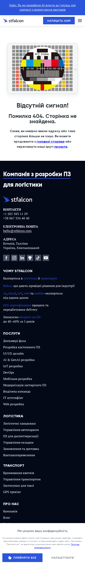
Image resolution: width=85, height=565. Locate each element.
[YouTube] (46, 258)
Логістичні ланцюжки (19, 423)
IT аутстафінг (13, 398)
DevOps (8, 372)
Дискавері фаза (14, 341)
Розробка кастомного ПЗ (21, 347)
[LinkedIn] (22, 258)
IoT (19, 293)
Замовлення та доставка (21, 449)
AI (5, 293)
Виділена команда (16, 391)
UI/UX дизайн (13, 353)
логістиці (30, 278)
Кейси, (8, 286)
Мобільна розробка (17, 379)
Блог (6, 517)
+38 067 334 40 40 (16, 218)
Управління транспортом (22, 479)
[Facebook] (6, 258)
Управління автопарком (21, 430)
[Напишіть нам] (59, 20)
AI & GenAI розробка (19, 360)
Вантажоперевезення (19, 455)
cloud (12, 293)
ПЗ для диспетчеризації (21, 436)
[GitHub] (30, 258)
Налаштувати (62, 557)
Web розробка (13, 404)
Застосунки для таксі (18, 485)
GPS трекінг (12, 492)
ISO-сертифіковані (17, 305)
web (26, 293)
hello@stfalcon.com (17, 231)
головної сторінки (50, 141)
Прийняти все (25, 557)
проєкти (60, 147)
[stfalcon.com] (13, 20)
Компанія (10, 511)
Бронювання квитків (18, 473)
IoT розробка (13, 366)
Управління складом (18, 442)
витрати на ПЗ (30, 317)
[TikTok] (38, 258)
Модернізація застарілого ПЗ (24, 385)
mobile (39, 293)
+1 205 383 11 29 (15, 214)
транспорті (49, 278)
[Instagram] (14, 258)
